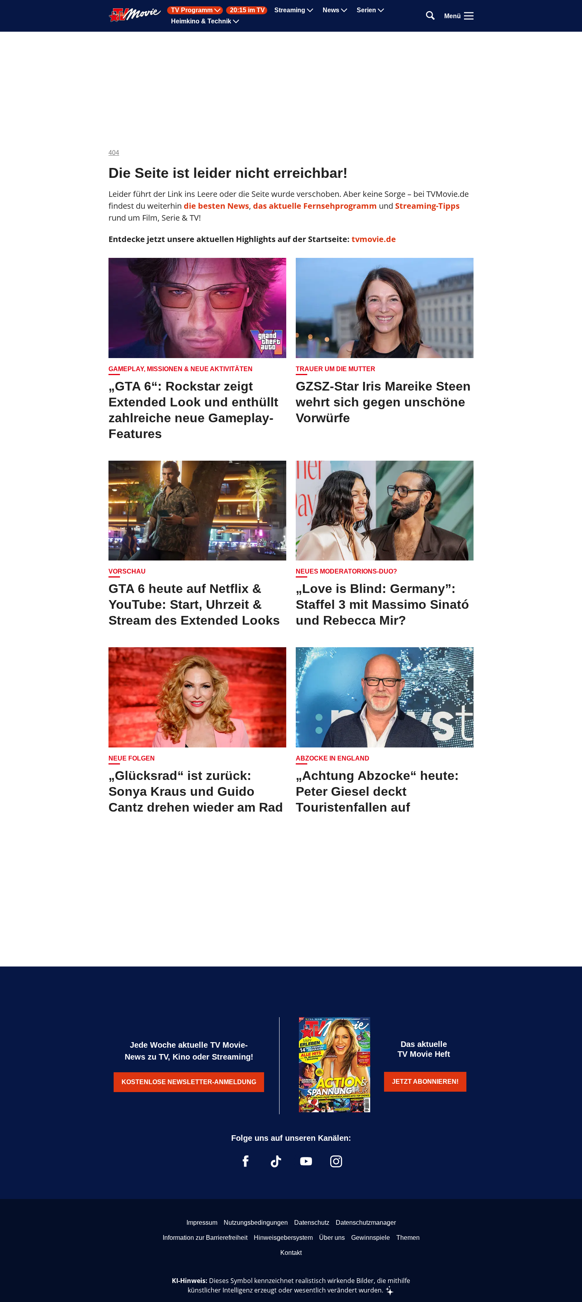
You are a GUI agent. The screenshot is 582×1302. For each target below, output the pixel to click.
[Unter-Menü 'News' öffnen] (344, 10)
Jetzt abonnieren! (425, 1081)
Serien (366, 10)
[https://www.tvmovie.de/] (135, 15)
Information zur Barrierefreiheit (205, 1237)
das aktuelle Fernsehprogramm (314, 205)
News (331, 10)
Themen (408, 1237)
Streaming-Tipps (427, 205)
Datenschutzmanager (366, 1222)
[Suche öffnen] (430, 16)
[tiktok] (276, 1161)
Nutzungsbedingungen (256, 1222)
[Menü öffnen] (469, 16)
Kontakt (291, 1252)
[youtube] (306, 1161)
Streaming (289, 10)
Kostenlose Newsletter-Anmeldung (189, 1082)
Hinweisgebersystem (283, 1237)
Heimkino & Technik (201, 21)
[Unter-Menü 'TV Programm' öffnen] (217, 10)
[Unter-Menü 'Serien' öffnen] (381, 10)
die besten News (216, 205)
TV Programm (192, 10)
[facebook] (246, 1161)
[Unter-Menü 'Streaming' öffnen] (310, 10)
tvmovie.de (374, 239)
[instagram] (336, 1161)
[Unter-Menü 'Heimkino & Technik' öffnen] (236, 21)
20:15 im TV (247, 10)
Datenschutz (311, 1222)
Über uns (332, 1237)
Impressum (201, 1222)
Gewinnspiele (370, 1237)
